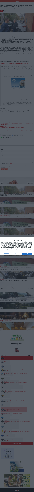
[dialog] (17, 246)
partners (6, 241)
